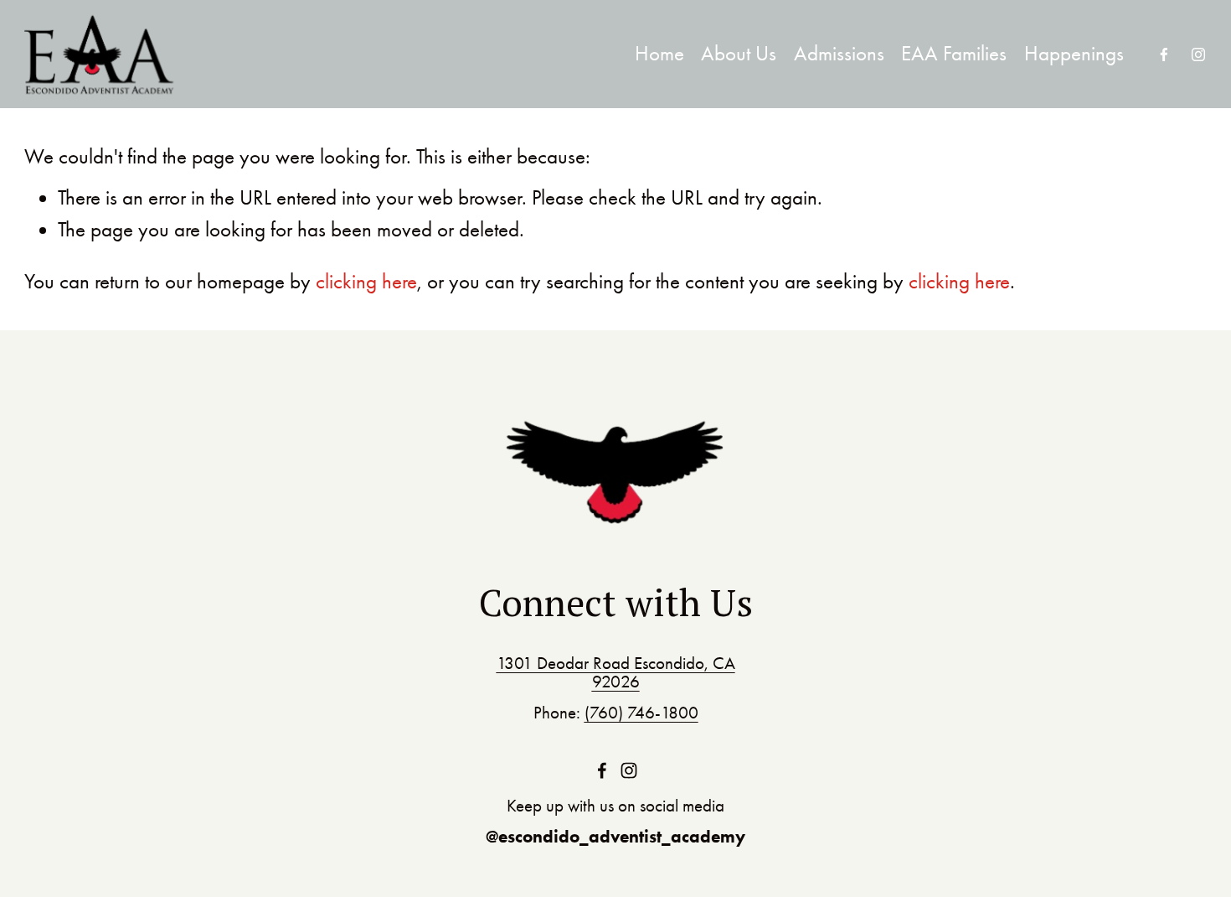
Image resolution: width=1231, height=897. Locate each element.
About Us (738, 53)
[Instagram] (1198, 54)
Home (659, 53)
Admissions (839, 53)
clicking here (366, 281)
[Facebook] (1164, 54)
